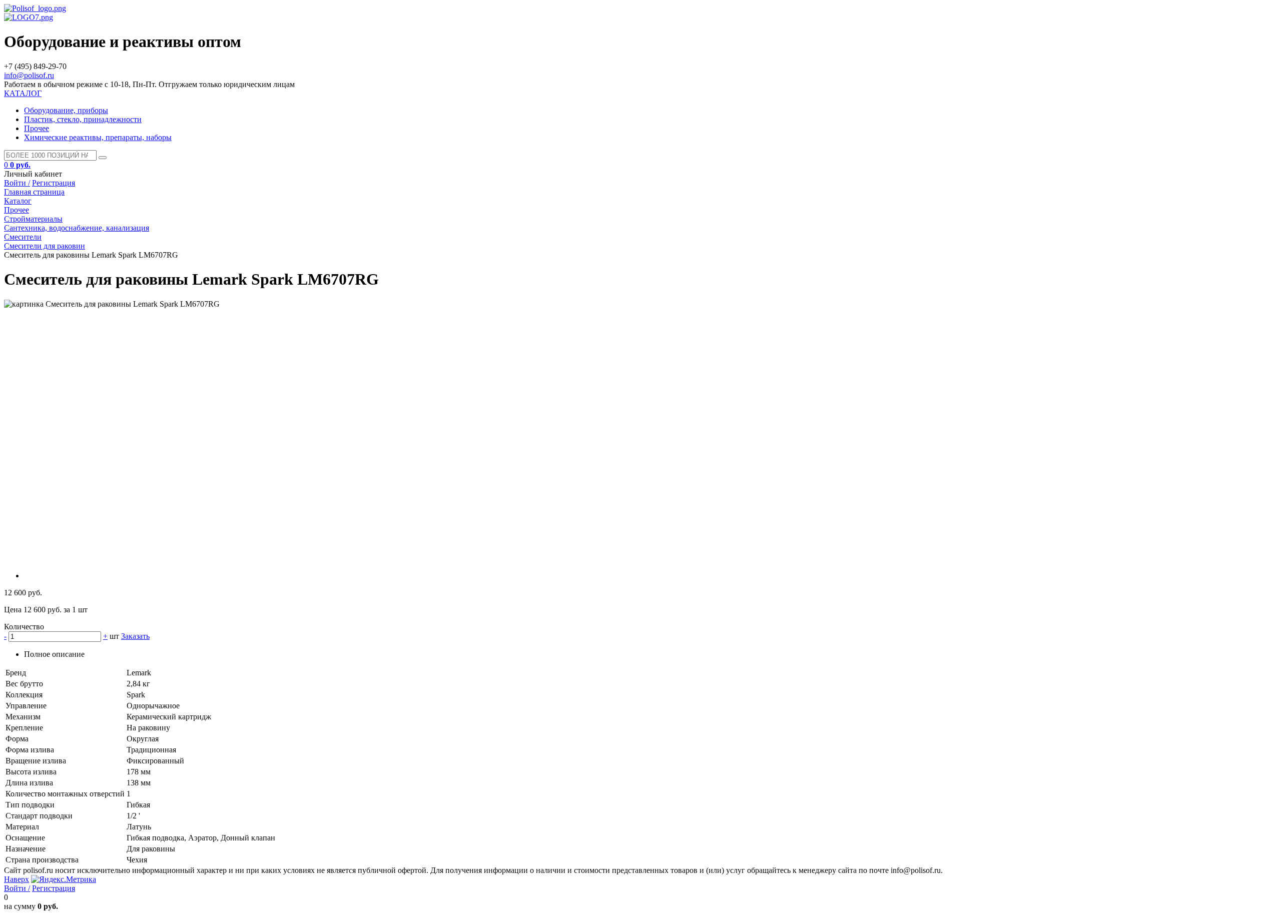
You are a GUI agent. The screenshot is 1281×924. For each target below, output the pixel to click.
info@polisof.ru (29, 75)
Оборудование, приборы (66, 110)
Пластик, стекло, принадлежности (83, 119)
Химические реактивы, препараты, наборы (98, 137)
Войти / (17, 183)
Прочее (36, 128)
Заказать (135, 636)
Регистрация (53, 183)
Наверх (16, 879)
